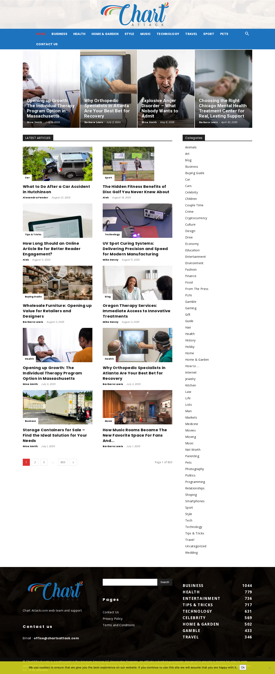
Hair (188, 327)
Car (27, 177)
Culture (190, 224)
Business (59, 34)
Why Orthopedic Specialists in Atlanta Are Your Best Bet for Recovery (134, 373)
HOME (41, 34)
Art (187, 154)
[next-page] (73, 462)
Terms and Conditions (119, 625)
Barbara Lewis (93, 122)
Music (145, 34)
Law (188, 392)
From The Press (196, 289)
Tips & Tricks (33, 234)
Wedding (191, 552)
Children (191, 199)
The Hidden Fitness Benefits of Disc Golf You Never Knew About (136, 189)
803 (63, 462)
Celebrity (191, 192)
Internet (191, 372)
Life (188, 398)
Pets (224, 34)
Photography (194, 469)
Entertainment (195, 257)
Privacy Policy (112, 619)
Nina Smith (34, 122)
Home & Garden (105, 34)
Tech (188, 520)
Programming (195, 482)
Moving (190, 437)
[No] (269, 668)
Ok (243, 667)
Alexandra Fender (35, 197)
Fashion (191, 269)
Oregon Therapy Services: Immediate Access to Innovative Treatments (137, 311)
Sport (208, 34)
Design (190, 231)
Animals (191, 147)
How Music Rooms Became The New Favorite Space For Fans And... (135, 435)
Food (189, 282)
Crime (189, 212)
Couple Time (194, 205)
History (190, 340)
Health (79, 34)
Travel (191, 34)
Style (129, 34)
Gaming (190, 308)
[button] (247, 34)
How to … (192, 366)
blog (108, 296)
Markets (191, 417)
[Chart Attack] (137, 14)
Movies (190, 430)
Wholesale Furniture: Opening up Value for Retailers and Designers (57, 311)
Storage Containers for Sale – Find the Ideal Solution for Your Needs (55, 435)
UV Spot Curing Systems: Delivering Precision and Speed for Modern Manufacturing (135, 249)
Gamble (190, 302)
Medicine (191, 424)
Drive (189, 237)
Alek (106, 197)
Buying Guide (33, 296)
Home (189, 353)
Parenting (192, 456)
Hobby (190, 347)
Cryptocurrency (196, 218)
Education (192, 250)
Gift (187, 314)
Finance (190, 276)
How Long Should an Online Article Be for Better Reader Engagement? (52, 249)
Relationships (195, 488)
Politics (190, 475)
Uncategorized (195, 546)
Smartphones (195, 501)
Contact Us (47, 44)
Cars (188, 186)
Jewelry (190, 379)
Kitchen (190, 385)
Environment (194, 263)
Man (188, 411)
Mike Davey (110, 259)
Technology (168, 34)
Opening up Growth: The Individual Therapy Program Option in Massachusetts (52, 373)
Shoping (191, 495)
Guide (189, 321)
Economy (192, 244)
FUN (188, 295)
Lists (188, 405)
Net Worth (192, 450)
